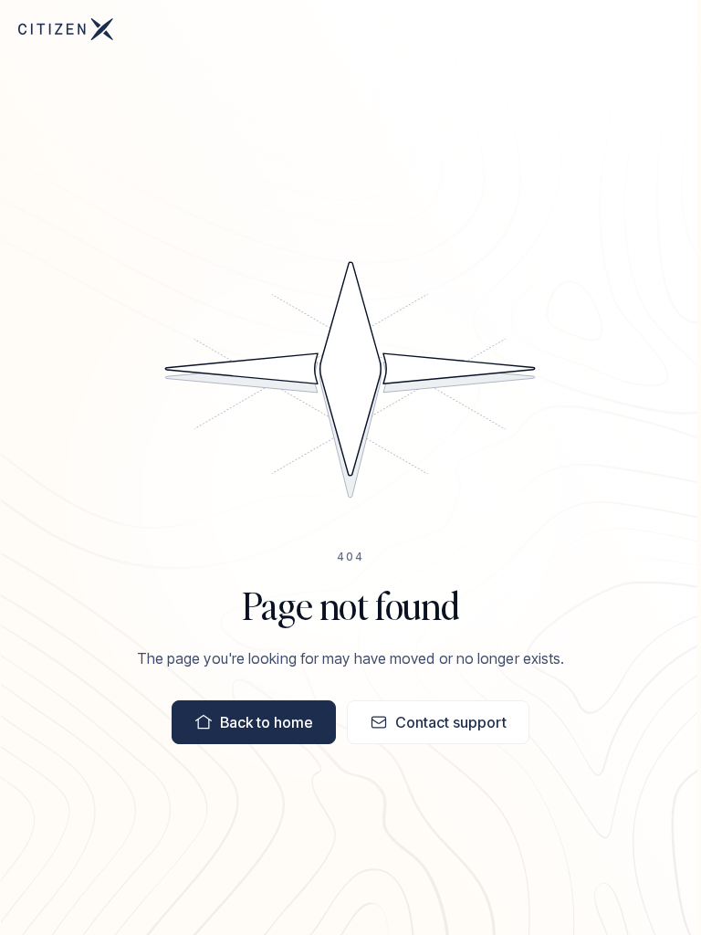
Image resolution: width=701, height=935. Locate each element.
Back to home (266, 722)
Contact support (451, 722)
